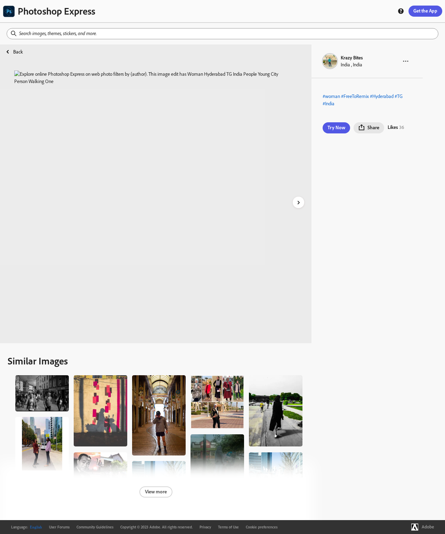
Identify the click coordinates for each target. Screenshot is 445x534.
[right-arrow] (298, 202)
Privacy (205, 527)
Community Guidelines (94, 527)
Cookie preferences (261, 527)
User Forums (59, 527)
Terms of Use (228, 527)
